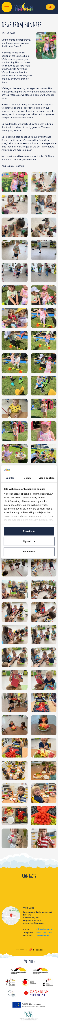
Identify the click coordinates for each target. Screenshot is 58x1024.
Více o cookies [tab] (46, 478)
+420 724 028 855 (44, 932)
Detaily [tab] (27, 478)
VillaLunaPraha (43, 935)
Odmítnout (29, 551)
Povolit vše (29, 531)
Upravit (27, 541)
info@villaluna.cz (44, 929)
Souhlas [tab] (10, 478)
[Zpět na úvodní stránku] (23, 7)
